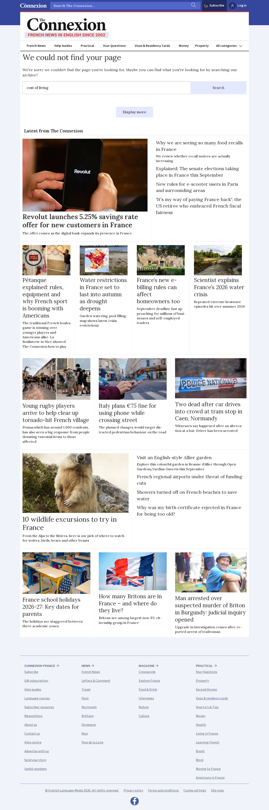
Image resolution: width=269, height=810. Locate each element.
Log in (242, 5)
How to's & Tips (207, 707)
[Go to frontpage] (67, 28)
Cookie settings (194, 790)
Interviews (146, 698)
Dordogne (89, 724)
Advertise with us (36, 751)
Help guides (32, 689)
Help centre (32, 742)
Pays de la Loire (92, 742)
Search (218, 87)
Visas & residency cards (212, 698)
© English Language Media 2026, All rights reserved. (82, 790)
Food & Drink (148, 689)
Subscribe (217, 5)
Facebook (134, 802)
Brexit (200, 751)
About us (30, 724)
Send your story (35, 760)
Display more (134, 112)
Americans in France (210, 777)
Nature (144, 707)
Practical (87, 45)
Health (201, 724)
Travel (86, 689)
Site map (217, 790)
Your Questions (114, 45)
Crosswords (147, 672)
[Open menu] (231, 46)
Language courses (37, 698)
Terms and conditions (163, 790)
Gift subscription (36, 680)
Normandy (89, 707)
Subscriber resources (39, 707)
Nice (85, 733)
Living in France (207, 733)
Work (199, 760)
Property (202, 45)
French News (36, 45)
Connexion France (39, 666)
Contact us (32, 733)
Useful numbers (35, 769)
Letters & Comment (96, 680)
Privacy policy (133, 790)
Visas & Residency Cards (152, 45)
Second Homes (206, 689)
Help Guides (63, 45)
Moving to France (208, 769)
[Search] (193, 5)
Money (184, 45)
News (86, 666)
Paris (85, 698)
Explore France (149, 680)
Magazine (146, 666)
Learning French (207, 742)
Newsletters (33, 716)
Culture (144, 716)
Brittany (88, 716)
